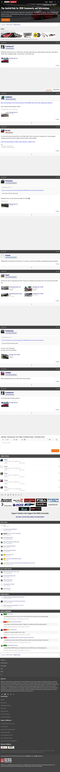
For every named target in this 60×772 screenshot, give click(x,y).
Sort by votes (56, 89)
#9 (58, 388)
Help (1, 668)
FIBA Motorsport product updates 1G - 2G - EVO (13, 605)
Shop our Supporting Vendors (6, 738)
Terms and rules (4, 662)
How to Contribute (4, 726)
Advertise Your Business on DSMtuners (9, 740)
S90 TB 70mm (10, 613)
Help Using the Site (4, 711)
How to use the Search (5, 714)
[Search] (58, 2)
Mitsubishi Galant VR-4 (48, 764)
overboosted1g (7, 488)
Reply (58, 65)
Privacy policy (3, 665)
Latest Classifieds (5, 611)
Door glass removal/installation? (10, 529)
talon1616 (6, 481)
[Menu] (1, 2)
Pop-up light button (12, 629)
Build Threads (3, 702)
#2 (58, 93)
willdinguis (6, 468)
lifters (6, 459)
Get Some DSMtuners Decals (6, 735)
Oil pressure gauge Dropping (9, 550)
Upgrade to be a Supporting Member (8, 729)
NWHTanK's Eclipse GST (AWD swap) (11, 541)
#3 (58, 126)
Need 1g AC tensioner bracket (14, 621)
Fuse (4, 525)
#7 (58, 327)
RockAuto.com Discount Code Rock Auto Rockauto (14, 601)
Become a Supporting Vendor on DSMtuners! (30, 517)
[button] (3, 439)
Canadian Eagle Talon (7, 579)
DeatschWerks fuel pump (12, 645)
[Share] (57, 43)
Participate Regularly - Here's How (7, 723)
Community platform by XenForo (13, 756)
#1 (58, 42)
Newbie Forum (17, 461)
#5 (58, 251)
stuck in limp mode (8, 554)
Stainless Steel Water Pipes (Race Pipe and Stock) (13, 597)
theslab (5, 475)
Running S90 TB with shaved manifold (12, 558)
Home (2, 671)
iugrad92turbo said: (6, 187)
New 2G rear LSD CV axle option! (12, 533)
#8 (58, 369)
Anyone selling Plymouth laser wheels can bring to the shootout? (20, 637)
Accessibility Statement (5, 717)
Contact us (3, 660)
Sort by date (48, 89)
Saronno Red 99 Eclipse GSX (9, 546)
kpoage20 (6, 461)
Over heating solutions (8, 537)
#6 (58, 271)
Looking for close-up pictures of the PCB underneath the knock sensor (19, 563)
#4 (58, 177)
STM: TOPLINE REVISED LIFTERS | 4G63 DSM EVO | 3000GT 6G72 (18, 142)
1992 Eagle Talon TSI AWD (8, 584)
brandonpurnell (5, 31)
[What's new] (55, 2)
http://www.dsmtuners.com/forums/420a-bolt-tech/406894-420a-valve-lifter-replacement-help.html (26, 103)
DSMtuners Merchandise (6, 705)
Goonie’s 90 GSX (6, 588)
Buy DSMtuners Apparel (5, 732)
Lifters (6, 480)
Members (3, 699)
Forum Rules (3, 708)
